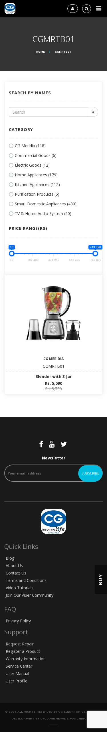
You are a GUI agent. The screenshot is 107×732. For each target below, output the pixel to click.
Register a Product (23, 651)
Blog (10, 558)
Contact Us (16, 573)
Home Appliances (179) (36, 174)
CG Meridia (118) (30, 145)
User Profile (16, 681)
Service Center (19, 666)
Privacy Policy (18, 620)
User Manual (17, 673)
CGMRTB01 (53, 366)
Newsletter (53, 458)
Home (40, 51)
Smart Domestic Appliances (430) (45, 203)
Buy (100, 579)
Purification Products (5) (37, 194)
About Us (14, 565)
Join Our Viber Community (29, 595)
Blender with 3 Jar (53, 376)
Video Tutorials (19, 587)
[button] (98, 8)
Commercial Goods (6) (35, 155)
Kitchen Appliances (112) (37, 184)
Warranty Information (26, 658)
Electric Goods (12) (32, 165)
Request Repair (20, 644)
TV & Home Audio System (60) (43, 213)
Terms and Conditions (26, 580)
